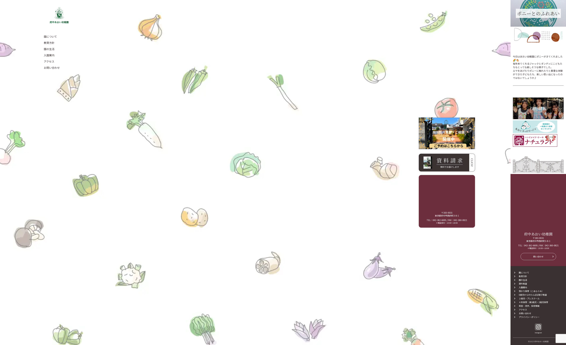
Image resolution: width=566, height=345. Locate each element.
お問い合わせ (52, 68)
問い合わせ (538, 256)
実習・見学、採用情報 (529, 305)
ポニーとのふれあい (538, 13)
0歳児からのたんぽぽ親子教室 (533, 294)
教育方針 (49, 43)
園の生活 (49, 49)
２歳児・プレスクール (529, 298)
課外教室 (523, 283)
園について (50, 36)
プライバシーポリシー (529, 317)
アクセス (49, 61)
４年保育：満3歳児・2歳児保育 (534, 302)
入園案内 (49, 55)
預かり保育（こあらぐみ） (531, 291)
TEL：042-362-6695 (436, 220)
